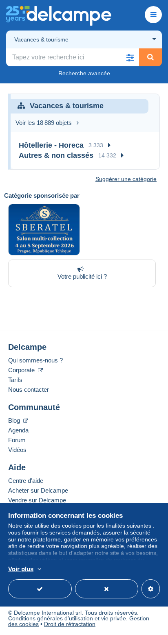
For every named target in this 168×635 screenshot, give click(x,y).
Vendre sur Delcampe (37, 500)
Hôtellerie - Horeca (51, 145)
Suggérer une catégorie (126, 179)
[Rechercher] (150, 57)
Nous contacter (28, 389)
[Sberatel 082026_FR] (44, 229)
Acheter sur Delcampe (38, 490)
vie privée (113, 618)
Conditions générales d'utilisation (50, 618)
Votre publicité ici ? (82, 276)
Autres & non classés (56, 155)
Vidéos (17, 449)
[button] (130, 57)
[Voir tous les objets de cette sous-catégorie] (109, 145)
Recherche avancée (84, 73)
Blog (15, 420)
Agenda (18, 430)
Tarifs (15, 379)
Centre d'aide (25, 480)
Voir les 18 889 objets (43, 122)
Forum (17, 439)
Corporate (22, 370)
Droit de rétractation (69, 624)
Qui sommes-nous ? (35, 360)
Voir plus (20, 568)
